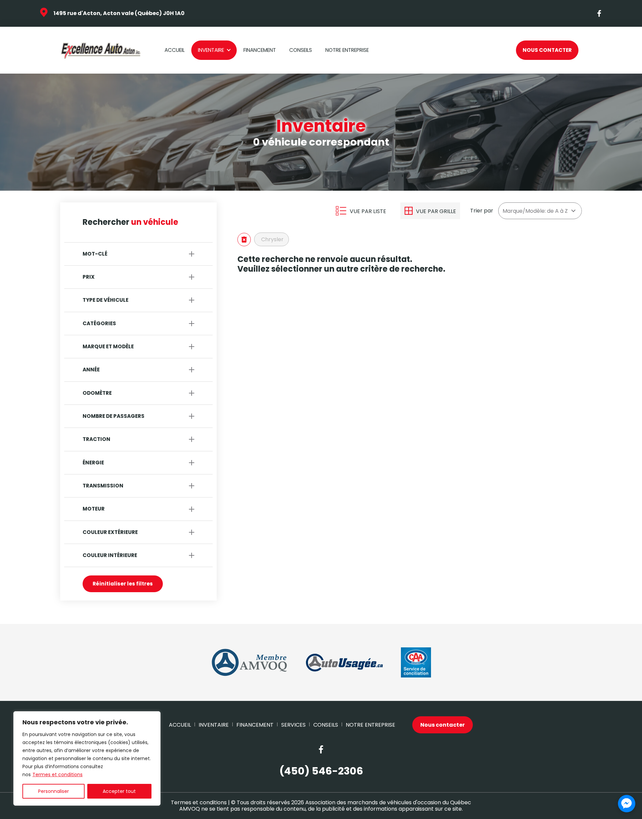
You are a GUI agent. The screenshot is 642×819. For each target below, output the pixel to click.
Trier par (481, 210)
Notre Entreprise (347, 50)
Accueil (175, 50)
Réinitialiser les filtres (123, 583)
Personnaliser (53, 791)
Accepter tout (119, 791)
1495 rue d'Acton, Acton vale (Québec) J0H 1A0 (119, 13)
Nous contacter (547, 50)
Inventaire (211, 50)
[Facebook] (599, 13)
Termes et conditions (57, 774)
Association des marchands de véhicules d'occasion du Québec (388, 802)
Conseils (300, 50)
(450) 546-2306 (321, 771)
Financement (259, 50)
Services (293, 725)
